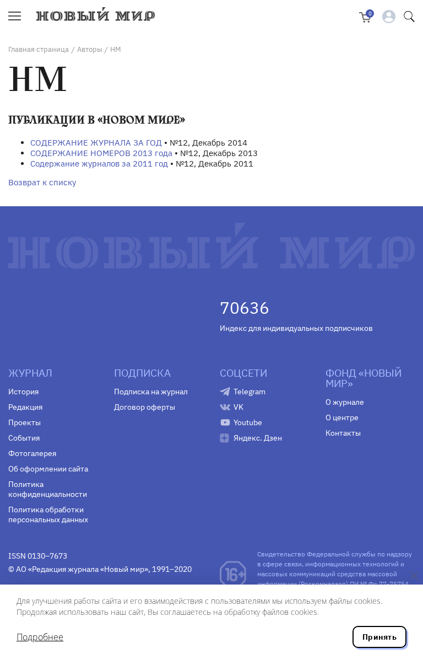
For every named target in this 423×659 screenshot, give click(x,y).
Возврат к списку (42, 182)
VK (238, 407)
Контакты (343, 433)
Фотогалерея (32, 453)
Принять (379, 637)
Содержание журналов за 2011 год (99, 163)
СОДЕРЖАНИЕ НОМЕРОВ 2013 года (101, 153)
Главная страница (38, 49)
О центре (342, 417)
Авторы (89, 49)
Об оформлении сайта (48, 469)
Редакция (25, 407)
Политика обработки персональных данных (48, 514)
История (23, 392)
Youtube (248, 422)
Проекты (24, 422)
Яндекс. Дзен (258, 438)
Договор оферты (144, 407)
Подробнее (40, 636)
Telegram (249, 392)
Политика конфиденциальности (47, 489)
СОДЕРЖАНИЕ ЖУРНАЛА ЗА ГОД (96, 142)
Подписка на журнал (151, 392)
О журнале (345, 402)
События (24, 438)
